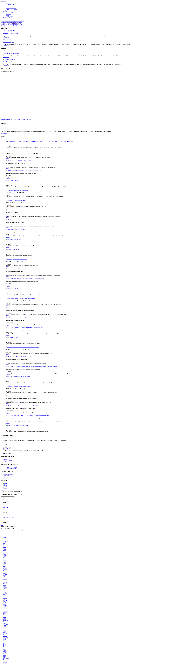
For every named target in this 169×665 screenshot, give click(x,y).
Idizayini (5, 6)
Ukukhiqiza (5, 3)
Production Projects (10, 5)
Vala (2, 525)
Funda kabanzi (6, 37)
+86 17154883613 (7, 448)
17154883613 (6, 507)
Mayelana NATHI (7, 11)
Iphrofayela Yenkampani (11, 12)
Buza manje (3, 442)
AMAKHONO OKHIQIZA (10, 33)
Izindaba (7, 15)
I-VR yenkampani (9, 16)
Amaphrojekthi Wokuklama (11, 9)
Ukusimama (5, 10)
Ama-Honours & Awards (11, 8)
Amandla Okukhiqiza (10, 4)
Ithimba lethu (8, 14)
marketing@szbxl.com (8, 445)
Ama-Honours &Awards (10, 62)
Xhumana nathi (6, 17)
